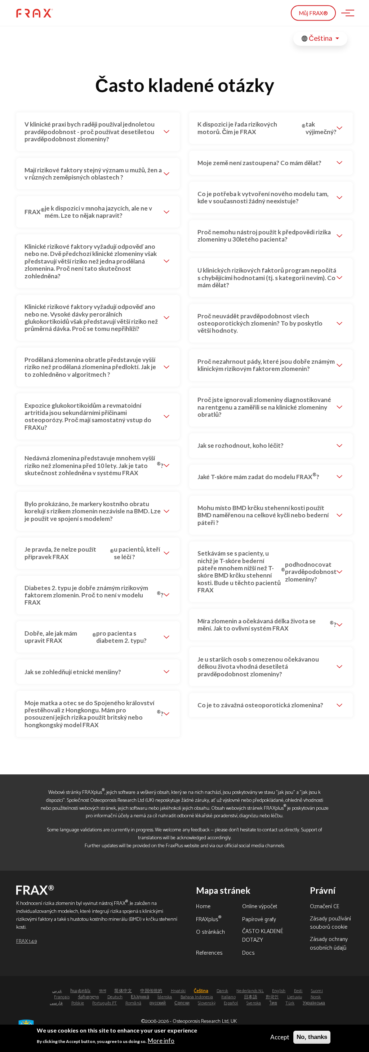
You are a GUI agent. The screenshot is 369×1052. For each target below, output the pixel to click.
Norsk (316, 997)
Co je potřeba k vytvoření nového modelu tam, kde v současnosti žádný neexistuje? (263, 197)
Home (203, 907)
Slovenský (206, 1003)
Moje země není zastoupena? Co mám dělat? (259, 163)
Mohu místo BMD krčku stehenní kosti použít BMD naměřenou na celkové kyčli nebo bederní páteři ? (263, 515)
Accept (279, 1037)
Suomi (317, 990)
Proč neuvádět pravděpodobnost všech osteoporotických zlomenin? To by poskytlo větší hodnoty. (260, 323)
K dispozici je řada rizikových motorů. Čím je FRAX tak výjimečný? (267, 127)
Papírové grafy (259, 920)
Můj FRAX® (313, 13)
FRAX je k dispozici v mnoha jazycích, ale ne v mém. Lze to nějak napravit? (88, 211)
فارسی (56, 1003)
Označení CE (324, 907)
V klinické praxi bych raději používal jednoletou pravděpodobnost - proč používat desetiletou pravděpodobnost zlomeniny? (90, 131)
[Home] (34, 13)
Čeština (320, 38)
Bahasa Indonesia (197, 997)
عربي (57, 990)
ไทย (273, 1003)
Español (231, 1003)
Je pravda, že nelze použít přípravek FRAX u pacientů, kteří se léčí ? (92, 552)
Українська (314, 1003)
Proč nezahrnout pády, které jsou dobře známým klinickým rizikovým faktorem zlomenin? (266, 365)
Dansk (222, 990)
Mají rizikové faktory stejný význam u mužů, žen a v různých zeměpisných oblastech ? (93, 173)
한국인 (272, 997)
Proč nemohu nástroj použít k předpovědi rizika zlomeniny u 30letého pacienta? (264, 235)
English (278, 990)
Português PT (104, 1003)
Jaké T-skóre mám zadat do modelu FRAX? (258, 476)
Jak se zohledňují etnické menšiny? (73, 672)
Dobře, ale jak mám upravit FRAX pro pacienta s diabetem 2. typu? (85, 636)
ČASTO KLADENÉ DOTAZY (262, 936)
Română (133, 1003)
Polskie (77, 1003)
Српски (182, 1003)
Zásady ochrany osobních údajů (329, 944)
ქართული (88, 997)
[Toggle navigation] (345, 13)
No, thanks (312, 1037)
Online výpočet (259, 907)
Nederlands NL (250, 990)
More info (161, 1040)
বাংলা (102, 990)
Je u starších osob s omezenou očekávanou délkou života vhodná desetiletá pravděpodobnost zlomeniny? (258, 666)
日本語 (250, 997)
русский (158, 1003)
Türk (289, 1003)
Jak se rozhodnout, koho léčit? (240, 445)
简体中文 (123, 990)
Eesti (298, 990)
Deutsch (115, 997)
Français (62, 997)
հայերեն (80, 990)
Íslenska (164, 997)
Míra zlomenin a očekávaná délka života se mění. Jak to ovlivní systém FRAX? (267, 624)
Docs (248, 953)
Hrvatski (178, 990)
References (209, 953)
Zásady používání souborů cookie (330, 923)
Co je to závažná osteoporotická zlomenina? (260, 705)
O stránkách (210, 932)
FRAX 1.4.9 (26, 941)
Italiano (228, 997)
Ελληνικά (140, 997)
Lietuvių (294, 997)
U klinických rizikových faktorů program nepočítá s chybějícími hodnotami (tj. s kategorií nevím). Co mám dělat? (266, 277)
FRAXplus (208, 920)
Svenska (253, 1003)
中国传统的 (151, 990)
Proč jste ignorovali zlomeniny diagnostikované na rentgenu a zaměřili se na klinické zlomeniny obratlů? (264, 407)
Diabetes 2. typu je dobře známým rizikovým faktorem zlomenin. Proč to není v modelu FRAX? (94, 595)
